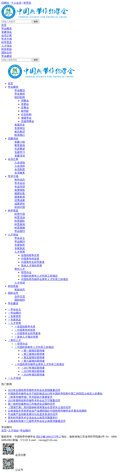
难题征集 (19, 193)
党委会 (25, 104)
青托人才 (19, 269)
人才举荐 (19, 251)
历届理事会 (27, 121)
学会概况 (19, 90)
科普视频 (19, 227)
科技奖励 (6, 49)
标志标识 (19, 131)
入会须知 (19, 162)
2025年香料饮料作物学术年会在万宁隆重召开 (34, 400)
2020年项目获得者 (34, 374)
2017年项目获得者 (34, 367)
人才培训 (19, 282)
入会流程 (19, 166)
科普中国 (19, 214)
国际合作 (6, 52)
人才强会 (6, 45)
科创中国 (19, 207)
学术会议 (19, 183)
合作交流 (19, 296)
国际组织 (19, 299)
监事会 (25, 107)
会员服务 (19, 172)
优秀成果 (19, 200)
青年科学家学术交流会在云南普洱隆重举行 (33, 417)
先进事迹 (19, 148)
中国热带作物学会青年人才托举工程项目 (44, 279)
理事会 (25, 100)
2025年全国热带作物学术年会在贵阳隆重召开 (34, 390)
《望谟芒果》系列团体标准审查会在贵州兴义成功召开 (39, 407)
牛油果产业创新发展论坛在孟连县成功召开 (33, 414)
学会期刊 (19, 231)
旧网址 (5, 2)
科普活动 (19, 217)
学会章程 (19, 93)
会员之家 (6, 35)
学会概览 (6, 28)
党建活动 (19, 155)
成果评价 (19, 203)
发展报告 (19, 190)
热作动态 (19, 179)
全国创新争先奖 (30, 255)
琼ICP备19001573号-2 (48, 436)
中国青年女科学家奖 (33, 262)
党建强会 (6, 32)
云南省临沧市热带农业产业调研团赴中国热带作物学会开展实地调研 (47, 410)
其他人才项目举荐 (31, 265)
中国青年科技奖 (30, 258)
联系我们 (19, 135)
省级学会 (26, 117)
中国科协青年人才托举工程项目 (39, 275)
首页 (4, 25)
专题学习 (19, 152)
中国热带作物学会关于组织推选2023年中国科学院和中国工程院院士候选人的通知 (55, 393)
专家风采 (19, 248)
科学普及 (6, 42)
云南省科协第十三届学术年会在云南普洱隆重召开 (37, 421)
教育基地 (19, 145)
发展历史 (19, 124)
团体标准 (19, 196)
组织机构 (19, 97)
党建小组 (19, 141)
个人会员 (16, 2)
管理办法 (26, 272)
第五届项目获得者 (34, 357)
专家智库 (19, 245)
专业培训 (19, 186)
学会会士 (19, 238)
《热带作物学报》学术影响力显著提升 (30, 397)
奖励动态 (19, 289)
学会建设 (6, 56)
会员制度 (19, 169)
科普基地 (19, 224)
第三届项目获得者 (34, 354)
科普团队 (19, 220)
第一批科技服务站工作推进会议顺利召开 (31, 404)
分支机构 (26, 114)
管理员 (27, 2)
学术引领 (6, 38)
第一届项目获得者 (34, 350)
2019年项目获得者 (34, 371)
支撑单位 (19, 128)
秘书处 (25, 111)
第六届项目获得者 (34, 360)
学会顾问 (19, 241)
